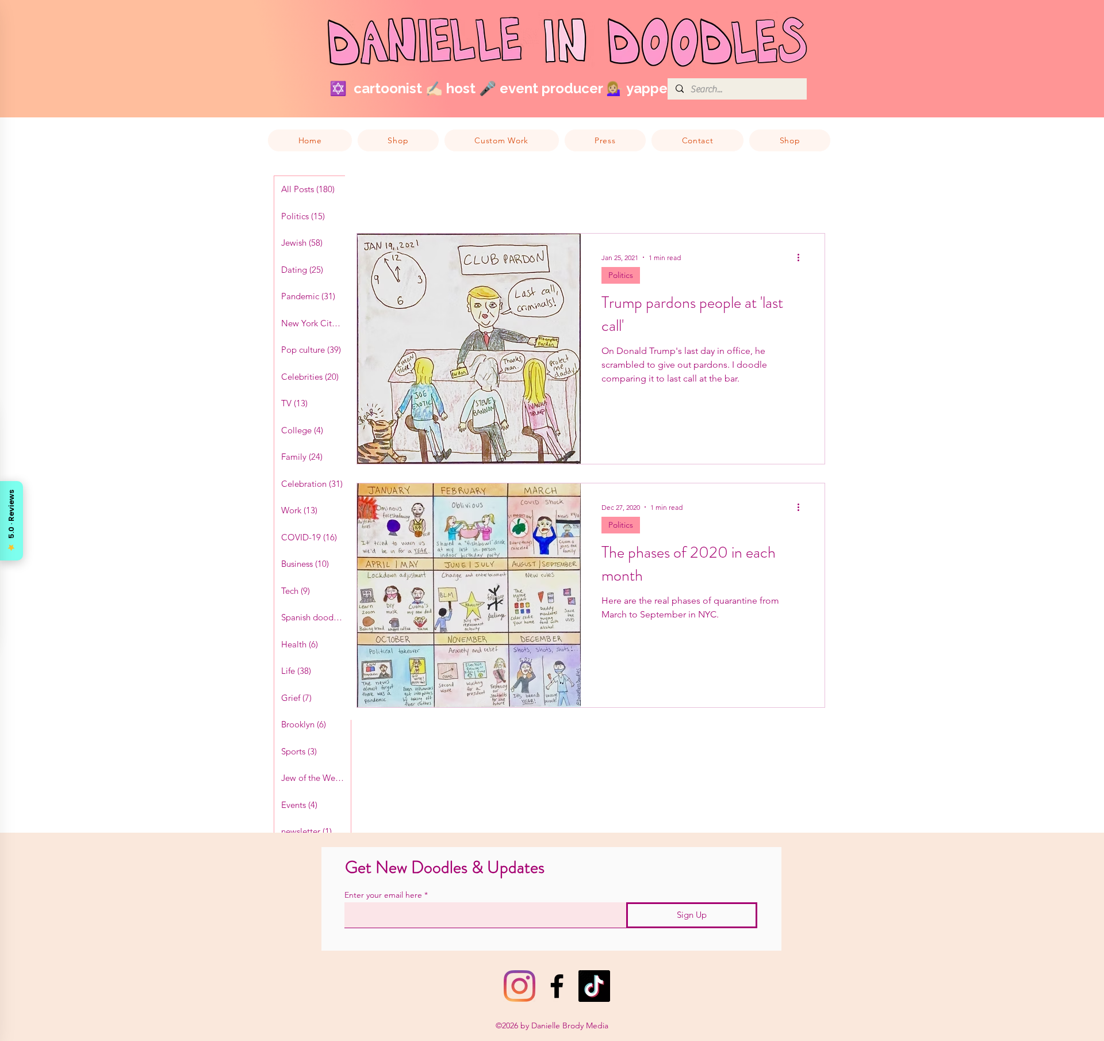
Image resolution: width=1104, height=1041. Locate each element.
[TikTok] (594, 986)
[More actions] (802, 257)
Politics (620, 275)
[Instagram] (519, 986)
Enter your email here (383, 895)
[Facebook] (557, 986)
